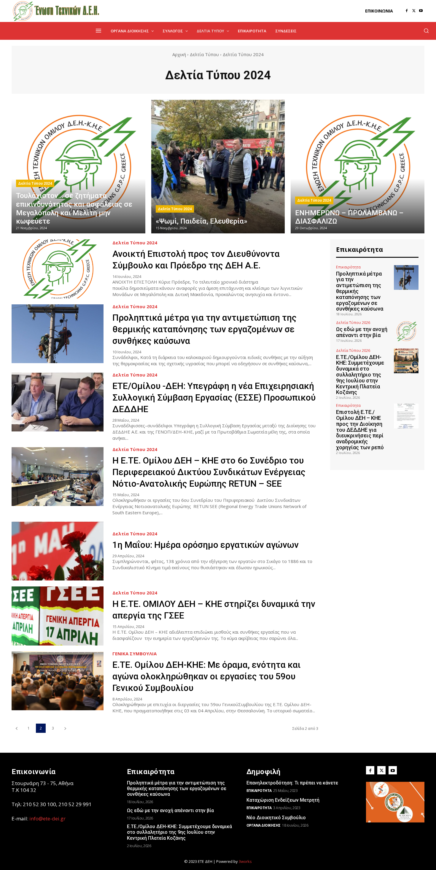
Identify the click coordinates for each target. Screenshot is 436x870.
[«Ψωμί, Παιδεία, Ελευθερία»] (218, 167)
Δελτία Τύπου (204, 54)
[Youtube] (420, 11)
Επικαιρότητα (348, 267)
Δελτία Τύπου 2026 (353, 323)
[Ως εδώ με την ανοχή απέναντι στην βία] (406, 331)
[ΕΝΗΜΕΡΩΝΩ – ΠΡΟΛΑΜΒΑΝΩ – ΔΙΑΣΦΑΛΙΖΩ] (357, 167)
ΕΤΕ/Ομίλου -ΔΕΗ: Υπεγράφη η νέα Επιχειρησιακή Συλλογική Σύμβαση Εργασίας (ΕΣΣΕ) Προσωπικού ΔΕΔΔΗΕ (214, 397)
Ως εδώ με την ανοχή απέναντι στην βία (361, 332)
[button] (426, 30)
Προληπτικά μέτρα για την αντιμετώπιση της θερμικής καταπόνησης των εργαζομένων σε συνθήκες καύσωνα (204, 329)
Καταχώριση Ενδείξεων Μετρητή (282, 800)
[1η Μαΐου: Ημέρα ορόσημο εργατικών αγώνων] (58, 551)
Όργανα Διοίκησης (263, 825)
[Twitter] (413, 11)
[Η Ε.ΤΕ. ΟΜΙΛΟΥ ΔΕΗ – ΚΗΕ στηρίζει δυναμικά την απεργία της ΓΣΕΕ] (58, 616)
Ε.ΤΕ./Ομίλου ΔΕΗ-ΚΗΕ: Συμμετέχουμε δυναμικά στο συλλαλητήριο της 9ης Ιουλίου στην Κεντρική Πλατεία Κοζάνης (360, 375)
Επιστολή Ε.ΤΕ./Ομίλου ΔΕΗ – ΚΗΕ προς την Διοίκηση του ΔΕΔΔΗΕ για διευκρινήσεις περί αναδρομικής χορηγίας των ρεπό (360, 429)
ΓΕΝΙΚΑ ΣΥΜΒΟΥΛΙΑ (134, 653)
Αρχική (179, 54)
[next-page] (65, 728)
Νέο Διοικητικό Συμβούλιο (276, 817)
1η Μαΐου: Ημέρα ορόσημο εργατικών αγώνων (205, 545)
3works (245, 861)
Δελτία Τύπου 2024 (35, 183)
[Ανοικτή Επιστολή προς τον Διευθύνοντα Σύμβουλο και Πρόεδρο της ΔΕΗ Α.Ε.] (58, 268)
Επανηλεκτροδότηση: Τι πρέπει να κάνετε (292, 783)
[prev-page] (16, 728)
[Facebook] (406, 11)
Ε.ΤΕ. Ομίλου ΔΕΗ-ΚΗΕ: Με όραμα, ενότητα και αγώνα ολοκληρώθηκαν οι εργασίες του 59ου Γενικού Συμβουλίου (206, 676)
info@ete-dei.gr (47, 818)
